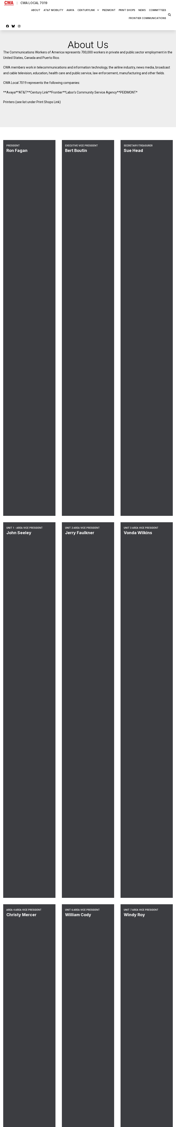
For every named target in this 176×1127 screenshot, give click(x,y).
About (35, 10)
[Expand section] (98, 10)
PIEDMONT (109, 10)
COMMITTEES (157, 10)
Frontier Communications (147, 18)
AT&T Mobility (53, 10)
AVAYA (70, 10)
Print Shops (127, 10)
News (142, 10)
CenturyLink (86, 10)
